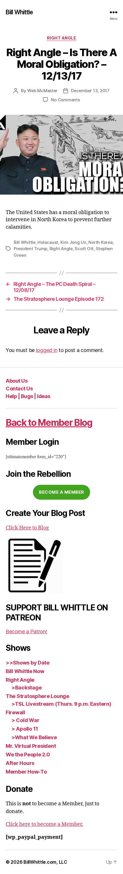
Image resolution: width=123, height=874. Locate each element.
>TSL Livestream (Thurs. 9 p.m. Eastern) (61, 704)
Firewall (15, 712)
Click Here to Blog (27, 528)
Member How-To (26, 772)
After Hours (20, 763)
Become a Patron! (26, 631)
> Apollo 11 (24, 729)
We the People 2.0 (28, 755)
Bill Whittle (19, 12)
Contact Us (19, 388)
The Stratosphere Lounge (37, 696)
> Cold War (25, 720)
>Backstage (26, 688)
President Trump (30, 248)
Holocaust (47, 242)
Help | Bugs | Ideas (28, 396)
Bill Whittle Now (25, 671)
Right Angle (61, 37)
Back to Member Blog (49, 422)
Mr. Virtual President (31, 746)
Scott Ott (84, 248)
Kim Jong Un (73, 242)
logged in (46, 350)
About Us (16, 381)
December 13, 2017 (90, 90)
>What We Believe (34, 737)
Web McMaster (42, 90)
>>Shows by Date (27, 663)
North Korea (100, 242)
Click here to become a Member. (44, 824)
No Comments (65, 99)
